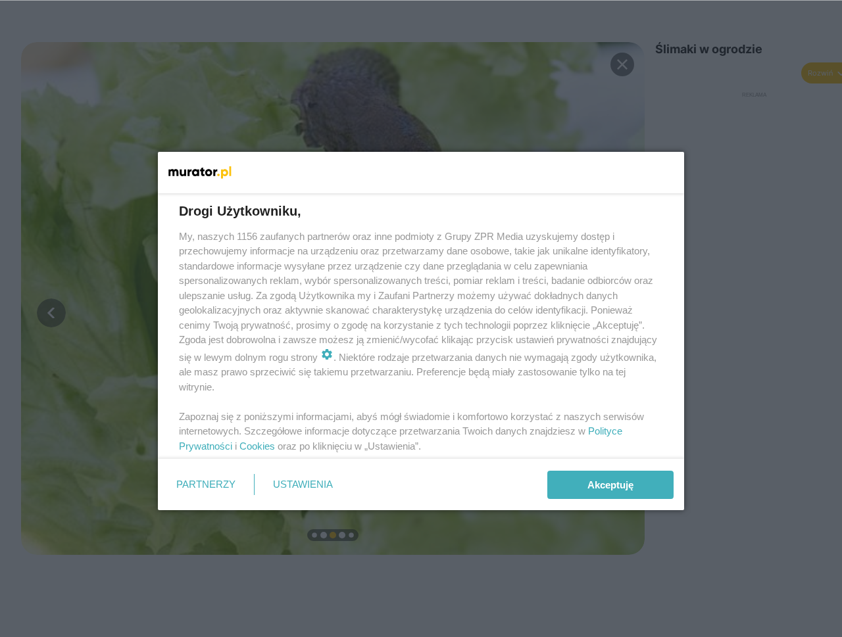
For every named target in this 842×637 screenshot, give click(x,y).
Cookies (257, 446)
